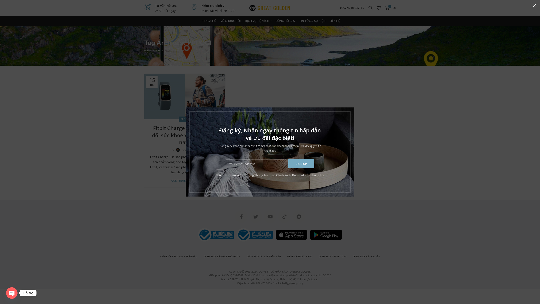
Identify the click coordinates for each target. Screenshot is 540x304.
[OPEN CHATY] (12, 293)
